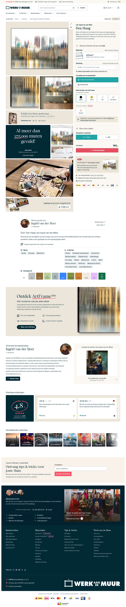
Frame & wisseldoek (87, 80)
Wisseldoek (84, 85)
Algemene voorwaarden (45, 594)
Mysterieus (40, 253)
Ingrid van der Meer (85, 25)
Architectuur (95, 253)
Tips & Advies (61, 13)
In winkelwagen (99, 150)
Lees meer (100, 225)
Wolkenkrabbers (70, 257)
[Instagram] (13, 570)
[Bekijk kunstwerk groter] (71, 23)
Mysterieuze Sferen (94, 263)
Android (43, 120)
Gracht (94, 260)
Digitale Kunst (83, 257)
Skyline (76, 260)
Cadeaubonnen (42, 521)
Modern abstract (70, 263)
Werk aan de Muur (102, 530)
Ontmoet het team (73, 519)
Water (100, 260)
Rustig (23, 253)
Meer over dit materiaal (111, 50)
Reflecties (81, 263)
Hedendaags (94, 257)
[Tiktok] (25, 570)
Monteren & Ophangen (16, 521)
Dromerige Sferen (71, 267)
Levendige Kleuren (85, 267)
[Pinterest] (16, 570)
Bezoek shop (99, 222)
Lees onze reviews (28, 155)
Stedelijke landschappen (81, 253)
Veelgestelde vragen (15, 515)
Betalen (11, 518)
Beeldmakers (35, 13)
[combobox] (55, 7)
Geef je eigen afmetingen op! (92, 71)
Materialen (48, 13)
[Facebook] (19, 570)
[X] (22, 570)
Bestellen (40, 515)
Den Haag (68, 260)
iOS (36, 120)
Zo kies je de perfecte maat (110, 63)
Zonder (87, 137)
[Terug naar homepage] (18, 7)
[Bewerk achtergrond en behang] (71, 27)
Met (109, 137)
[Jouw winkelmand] (118, 8)
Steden (67, 253)
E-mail (50, 510)
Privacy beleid (84, 594)
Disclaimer (56, 594)
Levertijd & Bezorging (44, 518)
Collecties (22, 13)
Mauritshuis (85, 260)
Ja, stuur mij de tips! (63, 474)
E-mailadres (59, 465)
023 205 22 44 (39, 510)
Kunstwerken (10, 13)
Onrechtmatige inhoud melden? (69, 594)
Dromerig (31, 253)
